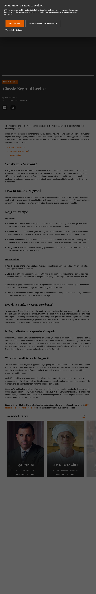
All (84, 415)
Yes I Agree (14, 23)
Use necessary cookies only (43, 24)
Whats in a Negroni (17, 147)
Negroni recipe (15, 155)
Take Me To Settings (14, 30)
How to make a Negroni (18, 151)
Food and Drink (10, 82)
